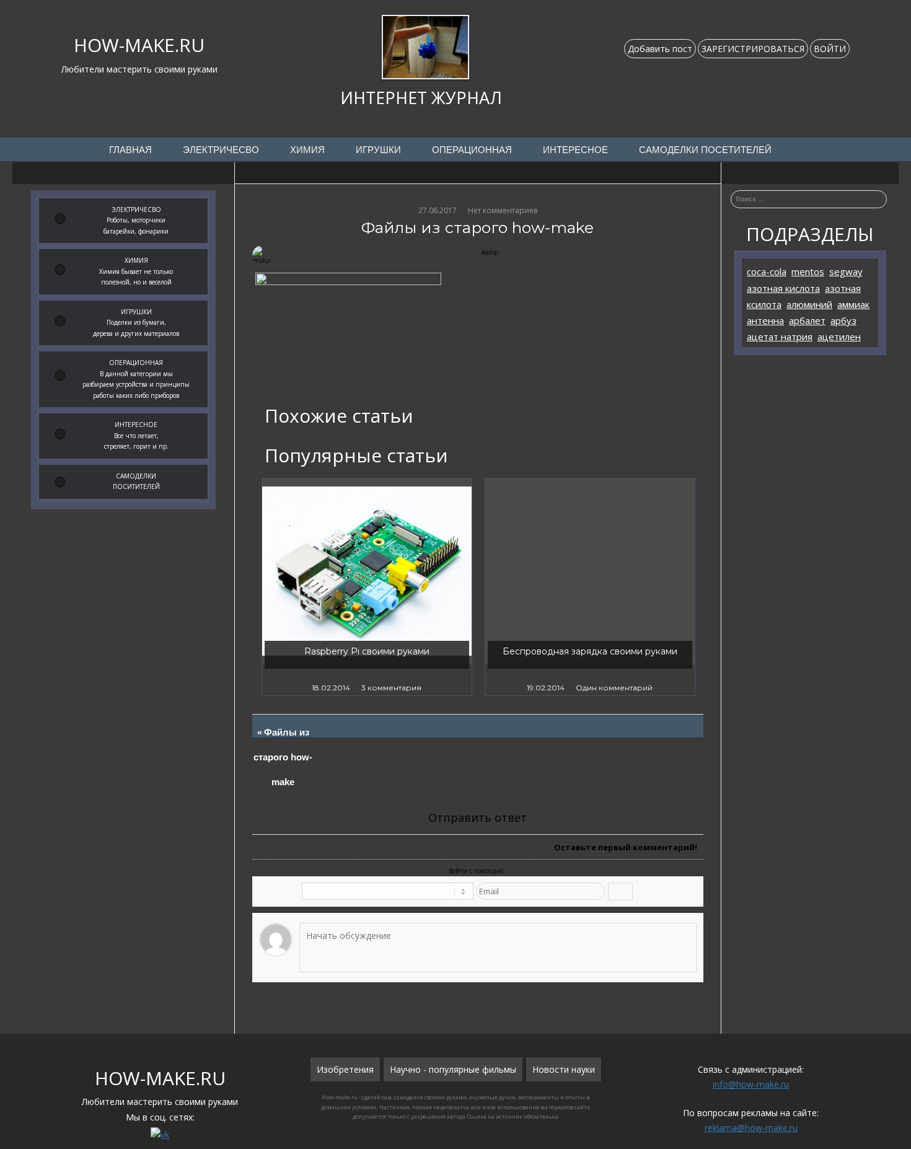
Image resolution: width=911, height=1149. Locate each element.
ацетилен (839, 336)
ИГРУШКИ (378, 150)
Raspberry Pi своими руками (366, 651)
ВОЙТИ (830, 49)
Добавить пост (660, 49)
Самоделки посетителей (705, 150)
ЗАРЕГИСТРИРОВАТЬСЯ (753, 49)
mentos (807, 271)
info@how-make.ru (751, 1084)
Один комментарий (614, 687)
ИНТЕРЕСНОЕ (575, 150)
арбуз (843, 320)
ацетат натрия (779, 336)
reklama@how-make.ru (751, 1128)
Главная (130, 150)
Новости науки (563, 1069)
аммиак (853, 304)
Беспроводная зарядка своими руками (590, 651)
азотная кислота (783, 288)
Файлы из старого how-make (283, 757)
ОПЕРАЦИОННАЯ (472, 150)
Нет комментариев (502, 210)
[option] (366, 587)
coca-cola (766, 271)
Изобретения (345, 1069)
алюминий (809, 304)
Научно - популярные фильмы (453, 1069)
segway (846, 271)
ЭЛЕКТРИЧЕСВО (221, 150)
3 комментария (391, 687)
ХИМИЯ (307, 150)
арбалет (807, 320)
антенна (765, 320)
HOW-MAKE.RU (139, 45)
